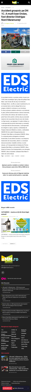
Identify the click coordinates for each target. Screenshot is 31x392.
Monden (13, 340)
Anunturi (3, 343)
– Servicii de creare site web (13, 278)
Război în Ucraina (23, 330)
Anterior (5, 243)
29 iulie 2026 (12, 216)
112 (13, 7)
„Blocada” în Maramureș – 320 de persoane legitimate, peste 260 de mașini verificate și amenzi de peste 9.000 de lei (15, 289)
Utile (22, 348)
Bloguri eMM (4, 345)
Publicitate (14, 347)
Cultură (13, 332)
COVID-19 (14, 330)
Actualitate (8, 7)
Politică (13, 345)
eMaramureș (5, 216)
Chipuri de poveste (4, 348)
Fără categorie (15, 338)
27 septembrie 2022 (22, 23)
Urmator (12, 243)
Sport (22, 337)
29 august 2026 (7, 292)
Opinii (12, 343)
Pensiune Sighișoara (6, 385)
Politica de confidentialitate (19, 381)
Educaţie (13, 336)
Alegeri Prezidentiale (5, 340)
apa (13, 156)
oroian (22, 156)
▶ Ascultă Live (7, 388)
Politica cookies (5, 383)
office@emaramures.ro (7, 267)
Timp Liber (24, 346)
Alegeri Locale (5, 337)
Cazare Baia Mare (15, 383)
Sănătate (23, 333)
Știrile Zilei (24, 344)
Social (23, 335)
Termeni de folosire (5, 381)
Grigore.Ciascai (9, 23)
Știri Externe (24, 340)
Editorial (13, 334)
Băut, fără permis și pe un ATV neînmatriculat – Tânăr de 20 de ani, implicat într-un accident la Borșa (14, 297)
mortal (17, 156)
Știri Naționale (25, 342)
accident (7, 156)
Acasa (2, 7)
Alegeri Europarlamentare (6, 335)
